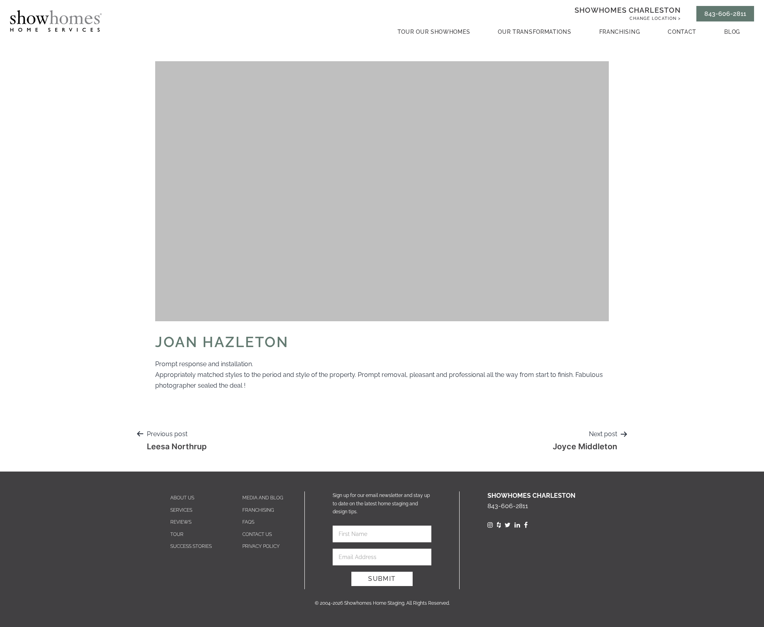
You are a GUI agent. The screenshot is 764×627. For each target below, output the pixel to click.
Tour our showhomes (434, 32)
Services (181, 510)
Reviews (180, 522)
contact (682, 32)
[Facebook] (526, 525)
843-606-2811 (725, 13)
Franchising (619, 32)
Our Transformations (534, 32)
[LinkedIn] (517, 525)
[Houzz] (499, 525)
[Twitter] (508, 525)
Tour (176, 534)
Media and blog (262, 498)
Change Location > (655, 18)
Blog (732, 32)
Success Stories (191, 546)
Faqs (248, 522)
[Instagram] (490, 525)
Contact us (257, 534)
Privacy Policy (261, 546)
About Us (182, 498)
